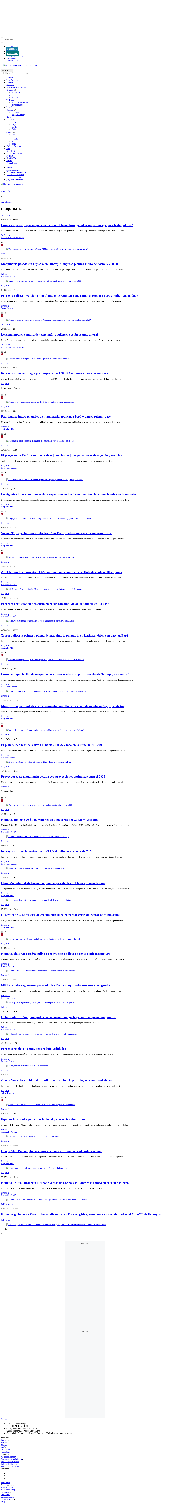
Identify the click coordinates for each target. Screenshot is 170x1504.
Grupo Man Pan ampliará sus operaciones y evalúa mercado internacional (51, 1151)
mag (3, 1502)
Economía (10, 90)
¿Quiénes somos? (8, 1457)
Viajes (14, 124)
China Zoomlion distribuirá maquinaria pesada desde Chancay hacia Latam (53, 883)
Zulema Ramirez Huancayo (12, 237)
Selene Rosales (7, 1093)
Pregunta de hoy (18, 114)
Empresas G (12, 49)
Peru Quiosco (12, 80)
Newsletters (11, 58)
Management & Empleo (16, 87)
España (15, 139)
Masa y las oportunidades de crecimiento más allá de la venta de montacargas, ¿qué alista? (62, 706)
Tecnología (11, 144)
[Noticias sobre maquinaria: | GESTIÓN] (20, 65)
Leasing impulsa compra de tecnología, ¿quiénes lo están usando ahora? (50, 334)
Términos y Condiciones (11, 1459)
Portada (9, 82)
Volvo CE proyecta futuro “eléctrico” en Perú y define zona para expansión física (56, 533)
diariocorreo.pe (7, 1497)
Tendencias (11, 120)
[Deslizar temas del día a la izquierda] (2, 42)
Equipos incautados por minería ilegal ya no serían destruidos (43, 1119)
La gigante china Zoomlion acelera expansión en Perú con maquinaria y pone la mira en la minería (68, 494)
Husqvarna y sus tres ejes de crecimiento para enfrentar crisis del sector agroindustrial (60, 914)
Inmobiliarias (17, 105)
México (15, 137)
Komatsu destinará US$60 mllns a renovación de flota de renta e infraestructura (55, 953)
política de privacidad (15, 174)
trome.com (5, 1494)
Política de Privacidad (10, 1461)
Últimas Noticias (13, 46)
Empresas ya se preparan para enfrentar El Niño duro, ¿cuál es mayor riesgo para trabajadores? (67, 225)
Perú (8, 95)
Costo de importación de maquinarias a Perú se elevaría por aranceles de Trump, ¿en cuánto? (65, 674)
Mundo (9, 132)
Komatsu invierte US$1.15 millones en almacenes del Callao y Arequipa (49, 819)
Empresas (10, 51)
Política (15, 97)
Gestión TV (11, 158)
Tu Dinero (10, 100)
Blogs (8, 117)
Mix (8, 148)
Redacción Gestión (9, 276)
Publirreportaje (7, 1204)
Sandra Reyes (7, 308)
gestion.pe (10, 167)
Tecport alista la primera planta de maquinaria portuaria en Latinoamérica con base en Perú (64, 635)
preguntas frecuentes (15, 179)
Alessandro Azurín (9, 1132)
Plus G (9, 107)
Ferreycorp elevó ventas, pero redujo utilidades (33, 1048)
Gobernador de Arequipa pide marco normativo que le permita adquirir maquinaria (58, 1017)
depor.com (5, 1492)
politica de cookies (14, 177)
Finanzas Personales (14, 56)
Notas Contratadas (14, 153)
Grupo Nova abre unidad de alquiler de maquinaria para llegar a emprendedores (56, 1080)
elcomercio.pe (7, 1487)
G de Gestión (12, 53)
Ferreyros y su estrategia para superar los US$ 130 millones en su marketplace (54, 373)
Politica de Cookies (9, 1464)
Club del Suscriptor (14, 146)
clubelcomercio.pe (8, 1490)
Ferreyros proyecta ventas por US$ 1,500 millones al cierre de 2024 (47, 851)
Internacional (17, 141)
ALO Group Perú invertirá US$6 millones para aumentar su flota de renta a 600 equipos (61, 572)
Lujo (14, 122)
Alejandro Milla (7, 429)
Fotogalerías (11, 163)
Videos (9, 160)
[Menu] (2, 37)
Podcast (9, 156)
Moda (14, 127)
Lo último (10, 78)
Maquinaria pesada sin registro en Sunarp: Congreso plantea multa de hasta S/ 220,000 (60, 264)
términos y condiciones (16, 172)
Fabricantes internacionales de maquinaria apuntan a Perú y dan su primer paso (56, 416)
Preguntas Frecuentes (10, 1466)
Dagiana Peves (7, 1061)
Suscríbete (5, 1482)
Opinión (9, 110)
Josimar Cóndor (7, 966)
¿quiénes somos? (13, 170)
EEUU (15, 134)
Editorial (15, 112)
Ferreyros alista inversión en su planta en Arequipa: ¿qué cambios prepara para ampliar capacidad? (69, 295)
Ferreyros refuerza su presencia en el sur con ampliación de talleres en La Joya (55, 603)
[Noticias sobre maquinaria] (13, 184)
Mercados (16, 92)
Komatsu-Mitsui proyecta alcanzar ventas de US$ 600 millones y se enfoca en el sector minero (65, 1182)
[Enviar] (27, 73)
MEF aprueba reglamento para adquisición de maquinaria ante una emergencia (55, 985)
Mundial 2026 (12, 61)
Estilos (14, 129)
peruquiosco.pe (7, 1499)
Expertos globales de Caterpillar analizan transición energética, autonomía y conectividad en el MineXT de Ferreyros (81, 1214)
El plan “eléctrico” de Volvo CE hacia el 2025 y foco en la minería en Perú (51, 745)
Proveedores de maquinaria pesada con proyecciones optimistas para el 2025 (53, 776)
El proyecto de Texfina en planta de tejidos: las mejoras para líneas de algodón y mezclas (61, 455)
